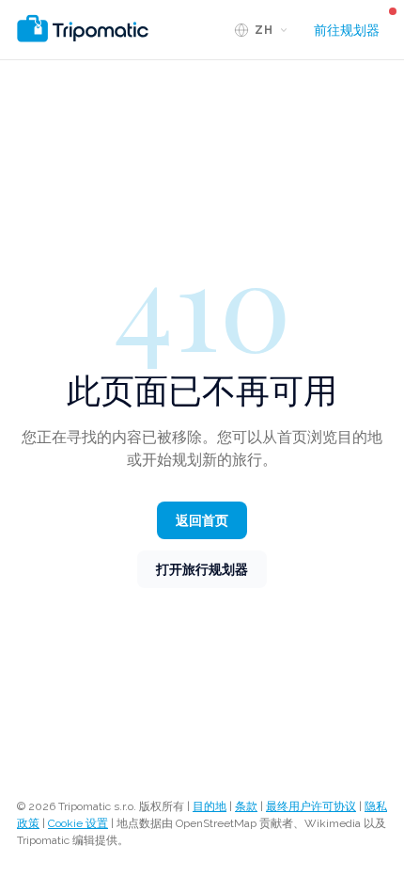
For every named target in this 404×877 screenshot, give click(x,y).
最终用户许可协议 (311, 806)
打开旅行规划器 (202, 569)
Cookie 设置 (78, 823)
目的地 (209, 806)
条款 (246, 806)
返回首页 (202, 520)
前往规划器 (347, 30)
